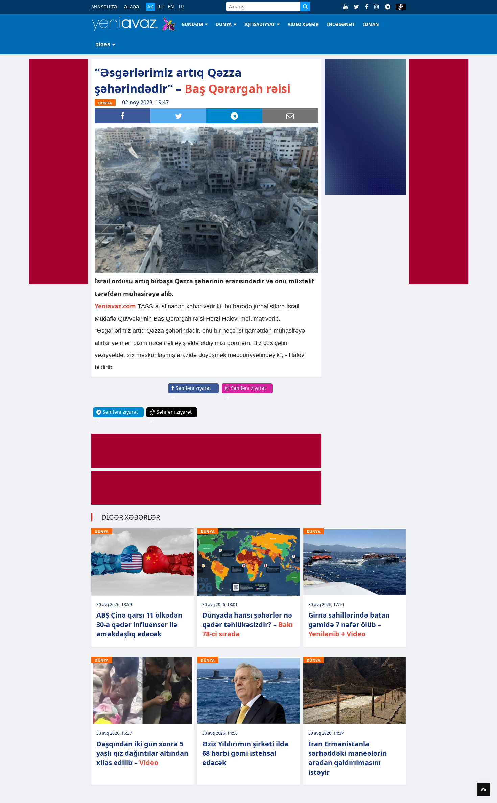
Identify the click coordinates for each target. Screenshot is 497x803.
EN (171, 7)
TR (181, 7)
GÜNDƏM (192, 24)
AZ (150, 6)
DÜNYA (224, 24)
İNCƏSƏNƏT (341, 24)
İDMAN (371, 24)
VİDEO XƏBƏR (303, 24)
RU (160, 7)
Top (483, 789)
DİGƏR (102, 45)
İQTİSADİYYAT (259, 24)
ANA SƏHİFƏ (104, 7)
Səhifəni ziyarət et (191, 393)
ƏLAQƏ (131, 7)
